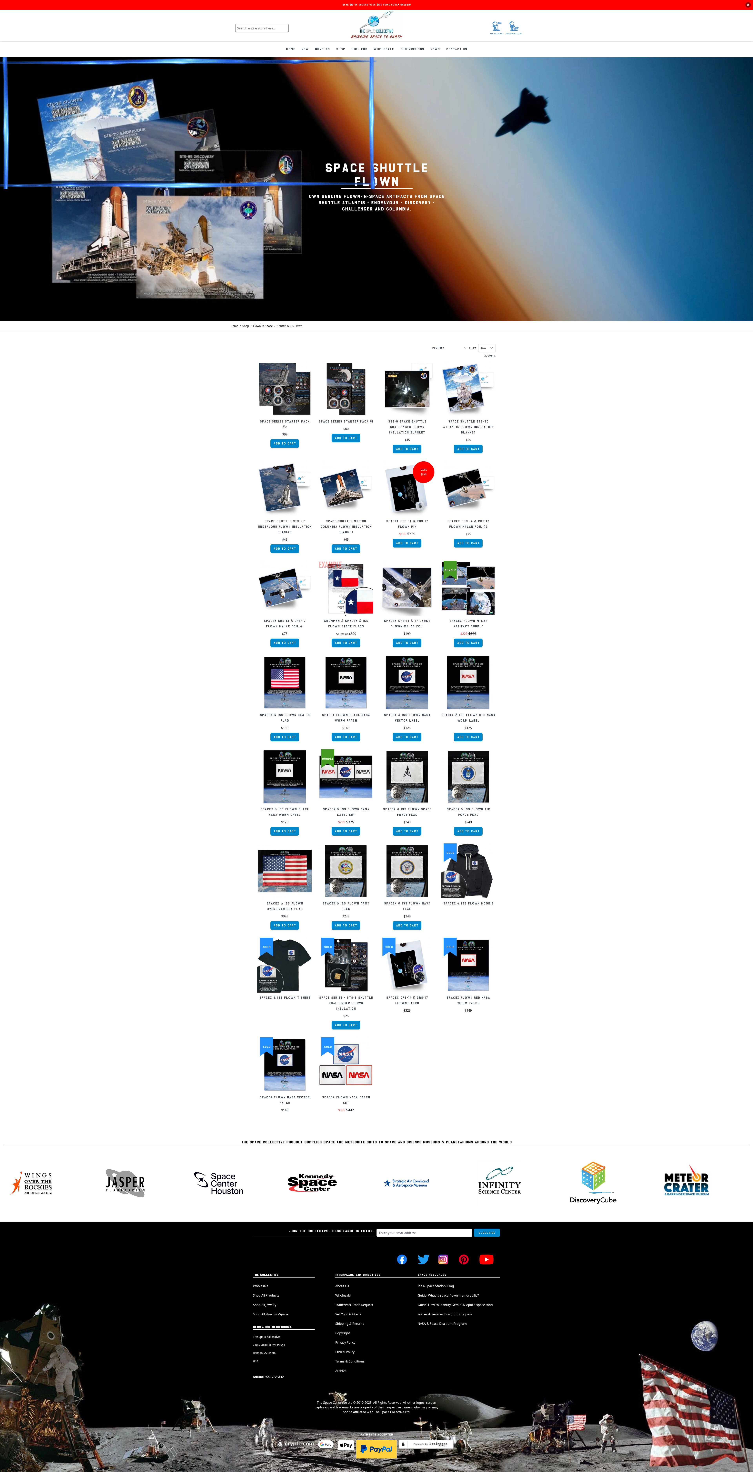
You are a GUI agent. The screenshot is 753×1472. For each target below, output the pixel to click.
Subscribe (486, 1232)
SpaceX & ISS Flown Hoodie (468, 903)
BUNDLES (322, 49)
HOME (290, 49)
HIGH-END (359, 49)
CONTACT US (456, 49)
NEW (305, 49)
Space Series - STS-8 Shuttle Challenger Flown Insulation (346, 1003)
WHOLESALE (384, 49)
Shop (245, 326)
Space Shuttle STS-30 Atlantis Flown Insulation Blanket (468, 427)
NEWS (435, 49)
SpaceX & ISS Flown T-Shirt (284, 997)
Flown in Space (263, 326)
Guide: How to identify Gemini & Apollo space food (455, 1305)
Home (234, 326)
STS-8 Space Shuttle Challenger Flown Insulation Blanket (407, 427)
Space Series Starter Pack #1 (346, 421)
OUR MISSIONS (412, 49)
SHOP (340, 49)
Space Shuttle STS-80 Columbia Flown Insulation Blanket (346, 526)
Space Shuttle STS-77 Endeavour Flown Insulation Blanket (285, 526)
